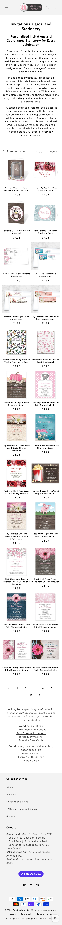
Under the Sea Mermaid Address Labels (45, 275)
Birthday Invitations (31, 736)
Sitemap (11, 816)
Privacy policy (12, 918)
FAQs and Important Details (22, 809)
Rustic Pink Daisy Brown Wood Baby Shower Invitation (45, 580)
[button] (6, 7)
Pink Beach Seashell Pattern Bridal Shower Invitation (45, 625)
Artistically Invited (21, 910)
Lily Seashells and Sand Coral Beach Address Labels (45, 317)
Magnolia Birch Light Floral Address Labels (16, 317)
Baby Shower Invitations (31, 733)
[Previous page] (8, 688)
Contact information (49, 918)
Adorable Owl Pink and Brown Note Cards (16, 231)
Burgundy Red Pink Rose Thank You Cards (45, 189)
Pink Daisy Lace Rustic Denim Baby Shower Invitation (16, 625)
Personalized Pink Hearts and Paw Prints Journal (45, 360)
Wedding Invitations (31, 725)
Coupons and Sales (17, 801)
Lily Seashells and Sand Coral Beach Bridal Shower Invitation (16, 447)
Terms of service (44, 914)
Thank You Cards (28, 756)
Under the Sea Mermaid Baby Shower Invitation (45, 446)
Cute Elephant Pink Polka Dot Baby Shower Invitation (45, 403)
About (9, 787)
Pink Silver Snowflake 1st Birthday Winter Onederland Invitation (16, 581)
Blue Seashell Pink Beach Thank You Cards (45, 231)
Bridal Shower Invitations (31, 729)
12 (31, 695)
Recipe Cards (30, 760)
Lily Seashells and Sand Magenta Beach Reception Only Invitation (16, 536)
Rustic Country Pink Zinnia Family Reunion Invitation (45, 668)
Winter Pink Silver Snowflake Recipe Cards (16, 275)
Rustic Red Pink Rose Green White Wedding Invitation (16, 492)
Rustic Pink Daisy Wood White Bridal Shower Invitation (16, 668)
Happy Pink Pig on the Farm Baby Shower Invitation (45, 534)
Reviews (11, 794)
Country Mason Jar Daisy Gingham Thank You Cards (16, 189)
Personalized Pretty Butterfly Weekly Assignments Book (16, 360)
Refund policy (27, 914)
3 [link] (34, 687)
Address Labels (30, 753)
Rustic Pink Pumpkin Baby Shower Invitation (16, 403)
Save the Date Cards (31, 740)
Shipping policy (29, 918)
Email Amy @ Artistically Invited (27, 841)
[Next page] (39, 695)
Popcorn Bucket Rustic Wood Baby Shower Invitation (45, 492)
